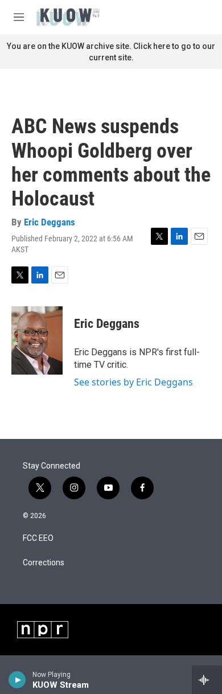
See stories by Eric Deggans (133, 382)
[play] (17, 679)
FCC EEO (38, 538)
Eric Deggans (49, 222)
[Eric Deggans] (37, 340)
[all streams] (207, 680)
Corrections (43, 563)
